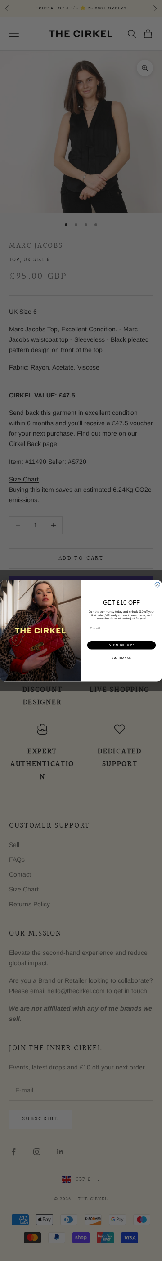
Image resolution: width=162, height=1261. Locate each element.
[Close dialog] (157, 584)
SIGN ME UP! (121, 645)
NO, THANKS (121, 657)
